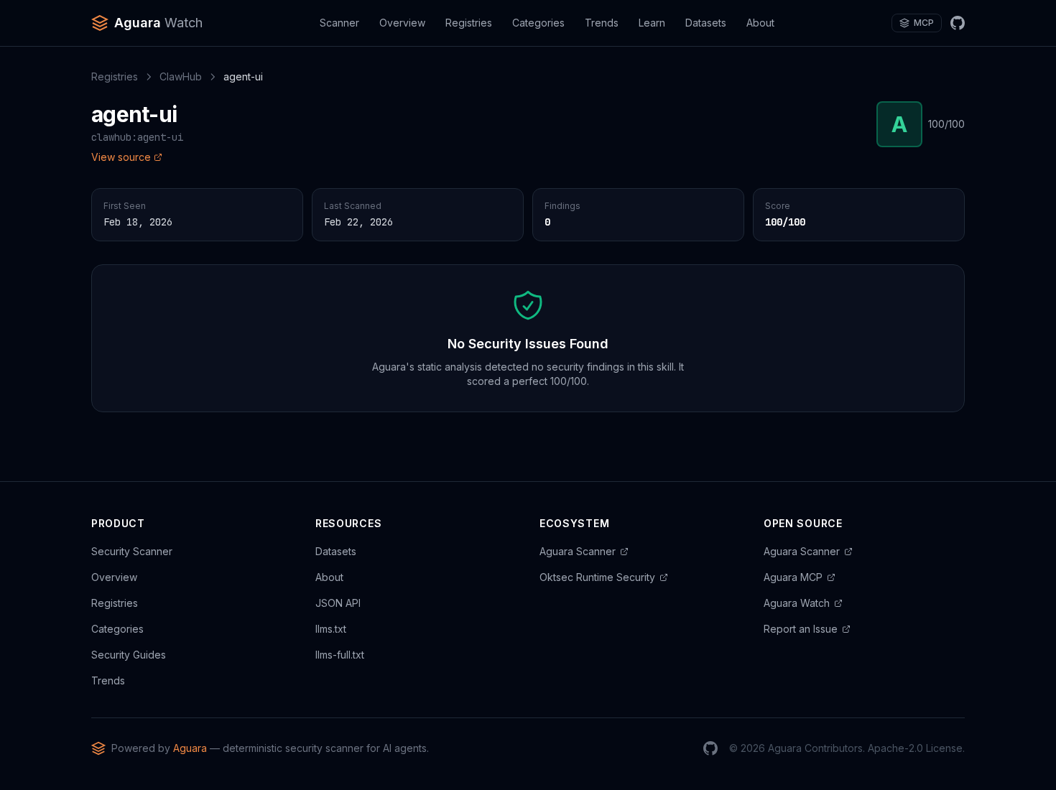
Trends (602, 23)
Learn (652, 23)
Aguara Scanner (577, 551)
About (760, 23)
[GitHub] (957, 23)
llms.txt (330, 629)
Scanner (339, 23)
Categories (538, 23)
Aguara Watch (797, 603)
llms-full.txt (339, 655)
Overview (402, 23)
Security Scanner (131, 551)
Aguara (190, 748)
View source (121, 157)
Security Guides (128, 655)
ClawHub (180, 76)
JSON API (338, 603)
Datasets (705, 23)
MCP (924, 22)
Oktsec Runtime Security (597, 577)
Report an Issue (801, 629)
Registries (468, 23)
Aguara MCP (793, 577)
